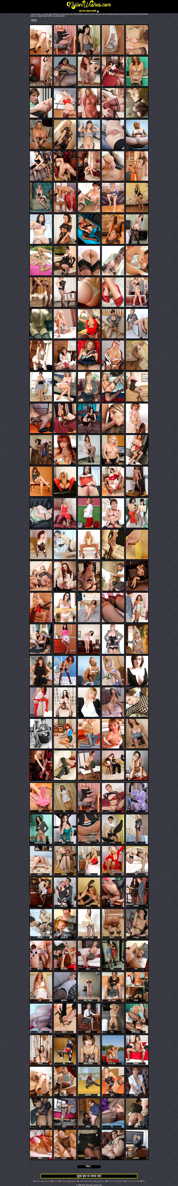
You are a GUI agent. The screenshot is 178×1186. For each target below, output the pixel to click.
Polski (55, 1181)
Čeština (90, 1181)
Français (64, 1181)
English (37, 1181)
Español (73, 1181)
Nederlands (100, 1181)
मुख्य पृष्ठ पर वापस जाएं (89, 1176)
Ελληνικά (129, 1181)
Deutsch (47, 1181)
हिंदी (143, 1181)
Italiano (81, 1181)
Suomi (110, 1181)
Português (118, 1181)
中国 (137, 1181)
